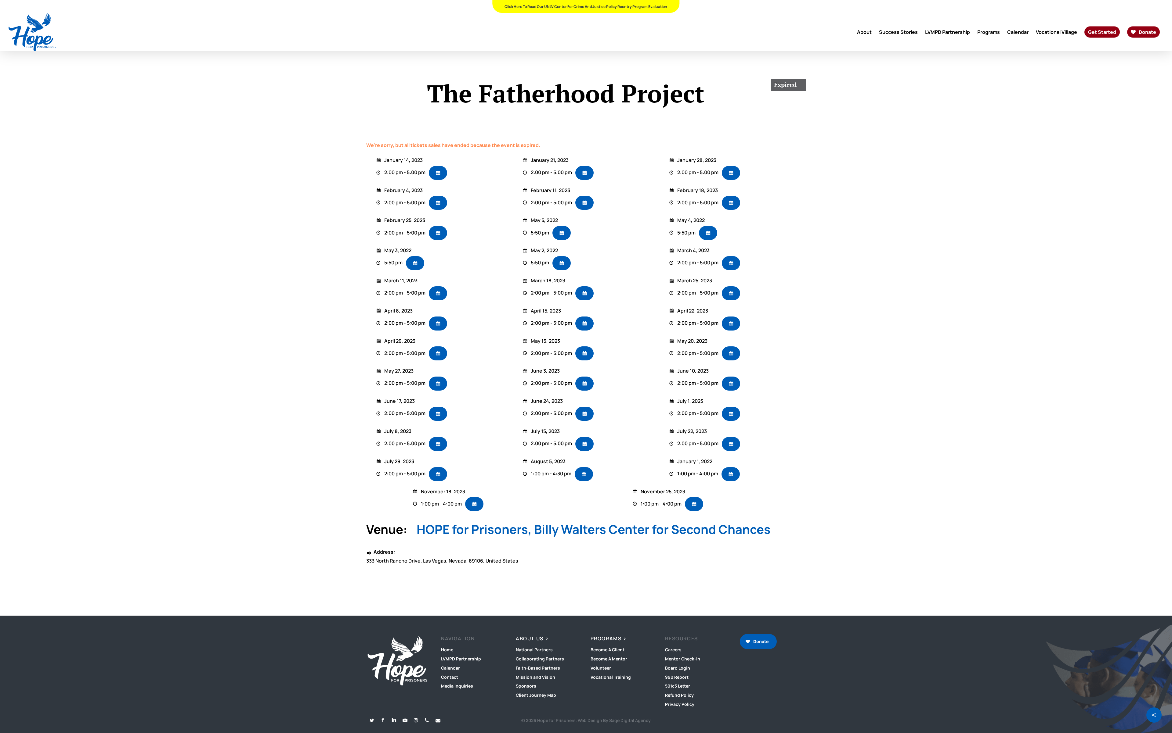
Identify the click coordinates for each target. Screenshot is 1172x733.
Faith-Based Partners (538, 668)
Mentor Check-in (682, 659)
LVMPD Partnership (461, 659)
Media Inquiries (457, 686)
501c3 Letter (677, 686)
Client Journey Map (536, 695)
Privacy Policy (679, 704)
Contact (449, 677)
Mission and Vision (535, 677)
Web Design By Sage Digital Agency (614, 720)
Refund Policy (679, 695)
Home (447, 650)
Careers (673, 650)
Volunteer (601, 668)
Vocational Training (611, 677)
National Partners (534, 650)
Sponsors (526, 686)
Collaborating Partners (540, 659)
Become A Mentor (609, 659)
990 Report (677, 677)
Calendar (450, 668)
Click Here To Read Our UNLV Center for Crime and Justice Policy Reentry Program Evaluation (586, 6)
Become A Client (607, 650)
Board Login (677, 668)
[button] (758, 641)
